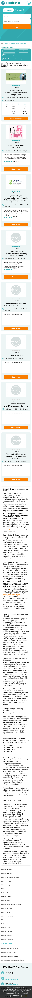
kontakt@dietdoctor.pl (11, 979)
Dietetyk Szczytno (6, 885)
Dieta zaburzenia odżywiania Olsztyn (12, 960)
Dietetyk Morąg (6, 881)
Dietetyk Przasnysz (7, 924)
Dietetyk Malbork (6, 935)
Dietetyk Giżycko (6, 927)
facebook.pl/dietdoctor (12, 984)
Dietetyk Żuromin (6, 920)
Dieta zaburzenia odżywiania (12, 59)
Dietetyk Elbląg (5, 912)
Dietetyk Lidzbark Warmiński (10, 877)
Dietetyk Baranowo (7, 916)
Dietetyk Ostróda (6, 873)
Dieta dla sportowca (9, 51)
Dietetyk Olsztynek (7, 869)
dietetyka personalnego (13, 530)
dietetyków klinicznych (11, 594)
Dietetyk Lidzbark (6, 908)
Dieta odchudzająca (9, 55)
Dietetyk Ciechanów (7, 939)
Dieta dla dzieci (23, 51)
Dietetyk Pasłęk (6, 896)
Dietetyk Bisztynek (6, 889)
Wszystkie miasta (6, 943)
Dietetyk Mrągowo (6, 893)
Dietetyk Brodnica (6, 931)
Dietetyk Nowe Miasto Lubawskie (11, 904)
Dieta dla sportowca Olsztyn (9, 948)
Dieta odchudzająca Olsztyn (9, 956)
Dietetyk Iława (5, 900)
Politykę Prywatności (21, 993)
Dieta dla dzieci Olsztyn (8, 952)
